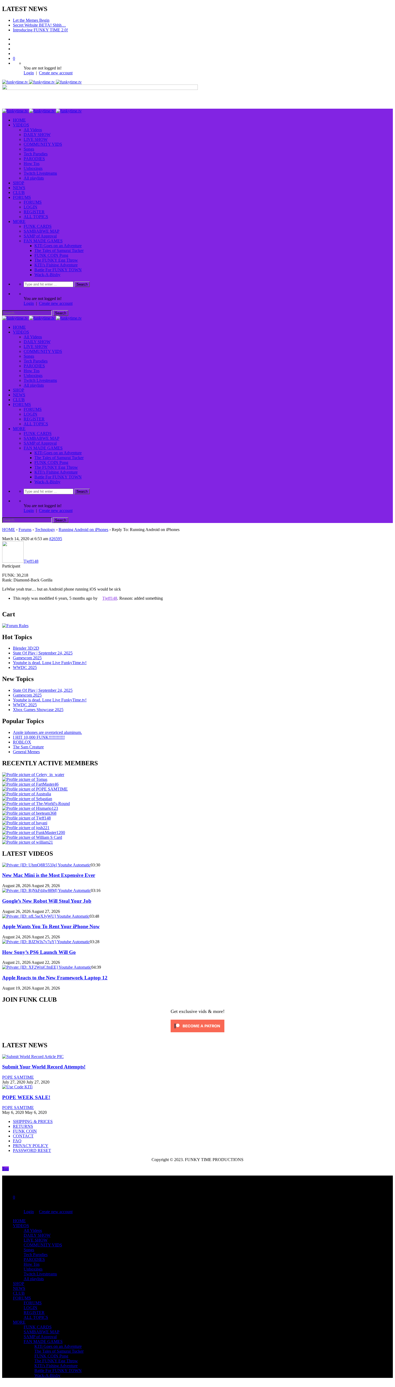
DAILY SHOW (37, 134)
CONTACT (23, 1136)
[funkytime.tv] (42, 82)
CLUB (19, 192)
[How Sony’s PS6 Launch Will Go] (46, 941)
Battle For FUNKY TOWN (58, 270)
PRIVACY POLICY (30, 1145)
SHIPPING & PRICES (33, 1121)
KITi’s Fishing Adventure (56, 265)
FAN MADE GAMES (43, 241)
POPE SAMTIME (18, 1077)
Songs (29, 149)
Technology (45, 529)
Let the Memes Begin (31, 20)
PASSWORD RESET (32, 1150)
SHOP (18, 183)
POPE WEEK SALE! (26, 1097)
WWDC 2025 (25, 667)
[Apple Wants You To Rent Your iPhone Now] (45, 916)
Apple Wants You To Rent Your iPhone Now (51, 926)
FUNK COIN (25, 1131)
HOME (19, 120)
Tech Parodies (36, 154)
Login (29, 73)
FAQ (17, 1141)
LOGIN (30, 207)
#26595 (55, 538)
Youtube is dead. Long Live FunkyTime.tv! (50, 662)
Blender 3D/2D (26, 648)
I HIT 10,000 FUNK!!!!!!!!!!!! (39, 737)
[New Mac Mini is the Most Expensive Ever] (46, 865)
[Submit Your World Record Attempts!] (33, 1056)
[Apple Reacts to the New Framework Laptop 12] (46, 967)
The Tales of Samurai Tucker (59, 250)
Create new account (56, 73)
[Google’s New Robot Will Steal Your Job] (46, 890)
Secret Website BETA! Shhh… (39, 25)
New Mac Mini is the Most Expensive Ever (48, 875)
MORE (19, 221)
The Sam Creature (28, 747)
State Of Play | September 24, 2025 (43, 653)
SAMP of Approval (40, 236)
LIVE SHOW (36, 139)
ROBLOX (22, 742)
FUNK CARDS (38, 226)
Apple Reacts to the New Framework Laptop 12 (54, 977)
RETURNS (23, 1126)
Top (5, 1168)
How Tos (32, 163)
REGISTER (34, 212)
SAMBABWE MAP (41, 231)
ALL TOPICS (36, 216)
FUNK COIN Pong (51, 255)
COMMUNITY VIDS (43, 144)
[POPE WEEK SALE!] (17, 1087)
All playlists (34, 178)
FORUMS (22, 197)
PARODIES (34, 158)
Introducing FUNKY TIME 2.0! (40, 30)
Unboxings (33, 168)
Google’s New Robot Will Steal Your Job (46, 901)
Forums (25, 529)
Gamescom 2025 (27, 658)
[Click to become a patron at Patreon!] (197, 1033)
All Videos (33, 129)
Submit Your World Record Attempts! (43, 1067)
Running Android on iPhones (83, 529)
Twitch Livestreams (40, 173)
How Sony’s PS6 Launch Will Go (39, 952)
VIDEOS (21, 125)
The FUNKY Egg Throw (56, 260)
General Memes (26, 751)
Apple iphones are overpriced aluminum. (47, 732)
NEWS (19, 187)
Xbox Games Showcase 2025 (38, 709)
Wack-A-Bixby (47, 274)
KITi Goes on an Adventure (58, 245)
